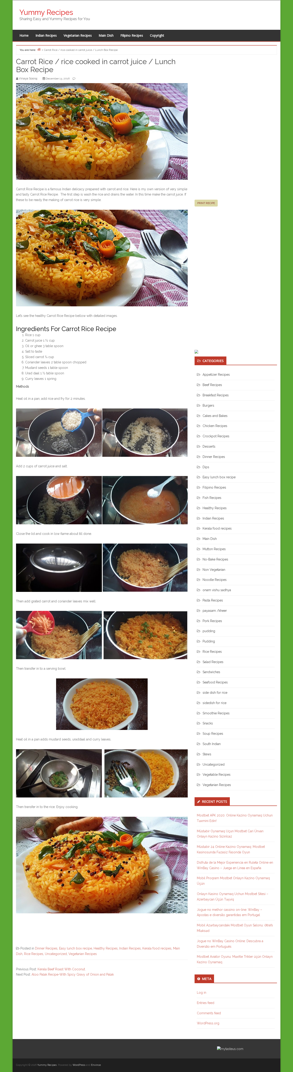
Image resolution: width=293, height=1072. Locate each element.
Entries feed (205, 1003)
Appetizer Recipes (216, 374)
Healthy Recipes (106, 948)
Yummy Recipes (46, 12)
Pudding (209, 641)
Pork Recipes (212, 621)
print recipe (206, 203)
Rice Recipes (33, 954)
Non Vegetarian (214, 569)
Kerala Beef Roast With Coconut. (62, 969)
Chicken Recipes (215, 426)
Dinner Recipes (46, 948)
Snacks (208, 723)
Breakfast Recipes (216, 395)
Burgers (208, 405)
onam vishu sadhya (217, 590)
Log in (201, 992)
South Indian (212, 744)
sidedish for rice (214, 703)
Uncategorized (56, 954)
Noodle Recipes (215, 580)
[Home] (39, 49)
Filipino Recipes (131, 35)
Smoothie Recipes (216, 713)
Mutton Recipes (214, 549)
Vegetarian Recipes (78, 35)
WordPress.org (208, 1023)
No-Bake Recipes (215, 559)
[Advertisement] (229, 129)
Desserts (209, 446)
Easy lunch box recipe (75, 948)
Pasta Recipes (213, 600)
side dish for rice (215, 692)
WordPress (79, 1065)
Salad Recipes (213, 662)
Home (24, 35)
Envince (96, 1065)
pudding (209, 631)
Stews (207, 754)
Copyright (157, 35)
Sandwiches (211, 672)
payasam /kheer (215, 610)
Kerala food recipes (156, 948)
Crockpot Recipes (216, 436)
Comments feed (209, 1013)
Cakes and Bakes (215, 416)
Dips (206, 467)
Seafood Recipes (215, 682)
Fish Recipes (212, 498)
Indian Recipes (46, 35)
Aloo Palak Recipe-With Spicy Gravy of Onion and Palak (73, 974)
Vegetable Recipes (217, 774)
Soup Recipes (213, 733)
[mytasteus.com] (230, 1048)
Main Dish (106, 35)
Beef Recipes (212, 385)
